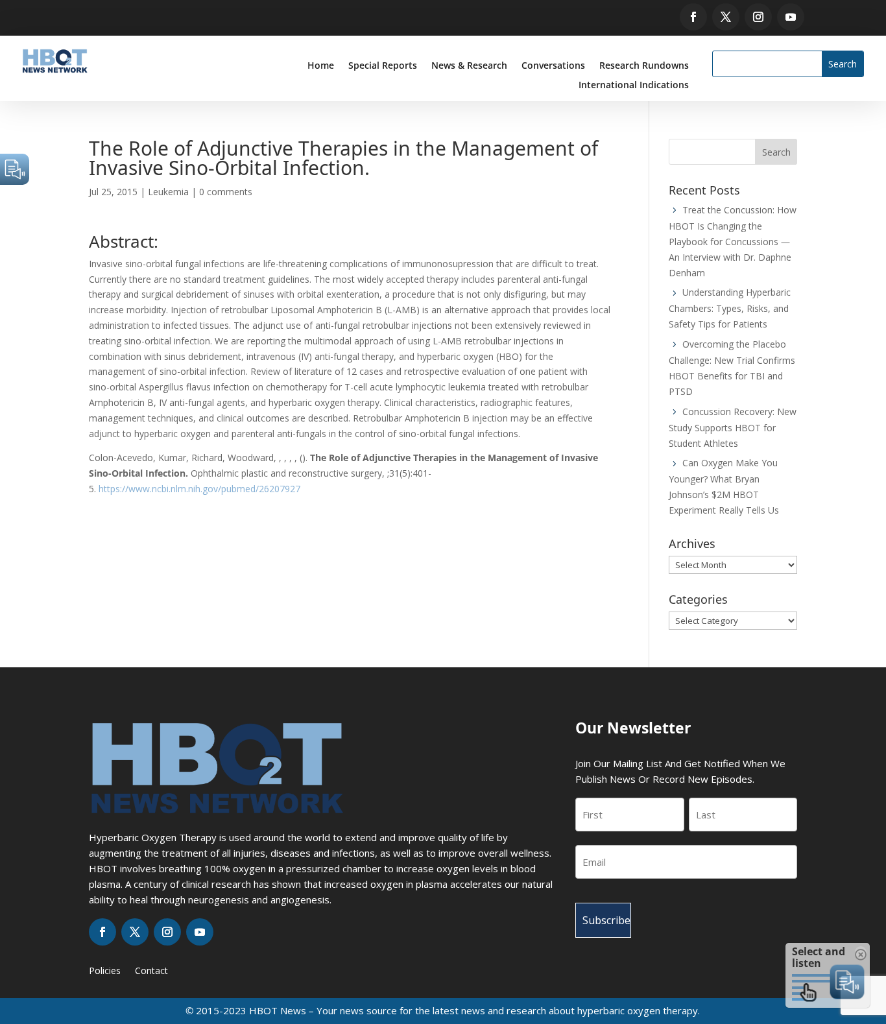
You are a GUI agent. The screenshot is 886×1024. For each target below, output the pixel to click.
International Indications (634, 85)
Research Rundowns (644, 66)
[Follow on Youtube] (790, 16)
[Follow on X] (725, 16)
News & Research (469, 66)
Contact (151, 971)
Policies (105, 971)
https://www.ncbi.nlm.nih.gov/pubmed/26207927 (199, 488)
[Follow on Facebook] (693, 16)
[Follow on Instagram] (758, 16)
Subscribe (606, 920)
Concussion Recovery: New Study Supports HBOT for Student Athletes (732, 427)
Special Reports (382, 66)
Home (320, 66)
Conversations (553, 66)
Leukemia (168, 191)
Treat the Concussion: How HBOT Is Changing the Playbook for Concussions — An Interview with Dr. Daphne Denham (732, 241)
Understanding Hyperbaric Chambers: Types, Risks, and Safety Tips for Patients (730, 308)
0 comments (225, 191)
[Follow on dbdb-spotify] (812, 17)
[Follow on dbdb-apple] (831, 16)
